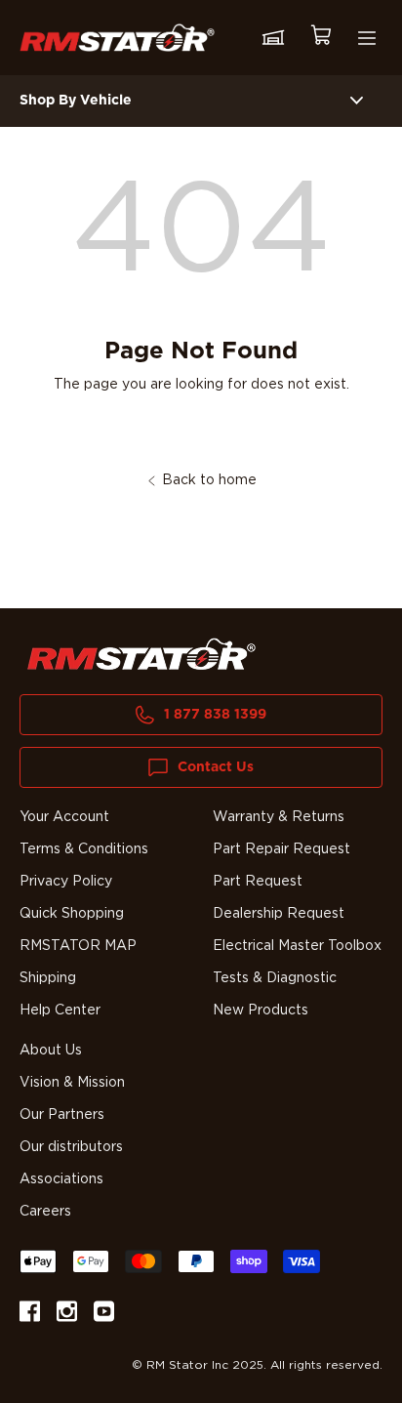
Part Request (257, 881)
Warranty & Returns (278, 817)
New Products (260, 1010)
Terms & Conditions (84, 849)
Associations (61, 1179)
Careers (45, 1211)
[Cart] (320, 38)
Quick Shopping (72, 914)
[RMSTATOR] (117, 37)
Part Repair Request (281, 849)
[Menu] (366, 38)
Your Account (64, 817)
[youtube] (104, 1314)
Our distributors (71, 1147)
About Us (51, 1050)
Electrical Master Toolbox (297, 946)
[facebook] (30, 1314)
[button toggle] (356, 101)
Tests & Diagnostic (275, 978)
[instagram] (67, 1314)
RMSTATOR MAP (78, 946)
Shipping (48, 978)
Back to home (209, 480)
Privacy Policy (66, 881)
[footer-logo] (141, 654)
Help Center (60, 1010)
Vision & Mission (72, 1083)
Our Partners (62, 1115)
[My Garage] (273, 38)
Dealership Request (278, 914)
